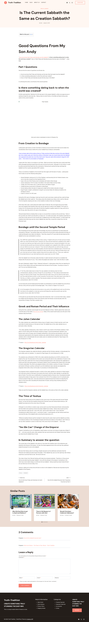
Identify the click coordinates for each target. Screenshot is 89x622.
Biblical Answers (44, 8)
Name (21, 578)
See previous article (38, 311)
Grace (62, 515)
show (31, 34)
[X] (70, 3)
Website (57, 578)
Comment (21, 557)
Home (26, 2)
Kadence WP (30, 619)
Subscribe (80, 2)
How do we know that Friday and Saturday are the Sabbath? (33, 57)
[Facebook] (67, 3)
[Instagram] (72, 3)
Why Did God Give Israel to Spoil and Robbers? (20, 512)
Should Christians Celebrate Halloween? (67, 512)
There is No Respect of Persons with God (43, 512)
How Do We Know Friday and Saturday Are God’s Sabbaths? (30, 480)
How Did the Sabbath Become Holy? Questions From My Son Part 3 (59, 480)
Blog (31, 2)
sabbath (26, 473)
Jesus (20, 473)
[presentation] (20, 501)
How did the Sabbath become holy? (32, 538)
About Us (37, 2)
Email (39, 578)
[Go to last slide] (12, 507)
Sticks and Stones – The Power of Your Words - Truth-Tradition (39, 545)
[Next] (77, 507)
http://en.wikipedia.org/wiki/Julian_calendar (35, 342)
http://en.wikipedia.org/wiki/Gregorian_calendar (36, 386)
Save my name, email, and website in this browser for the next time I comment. (38, 581)
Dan (41, 23)
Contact (43, 2)
